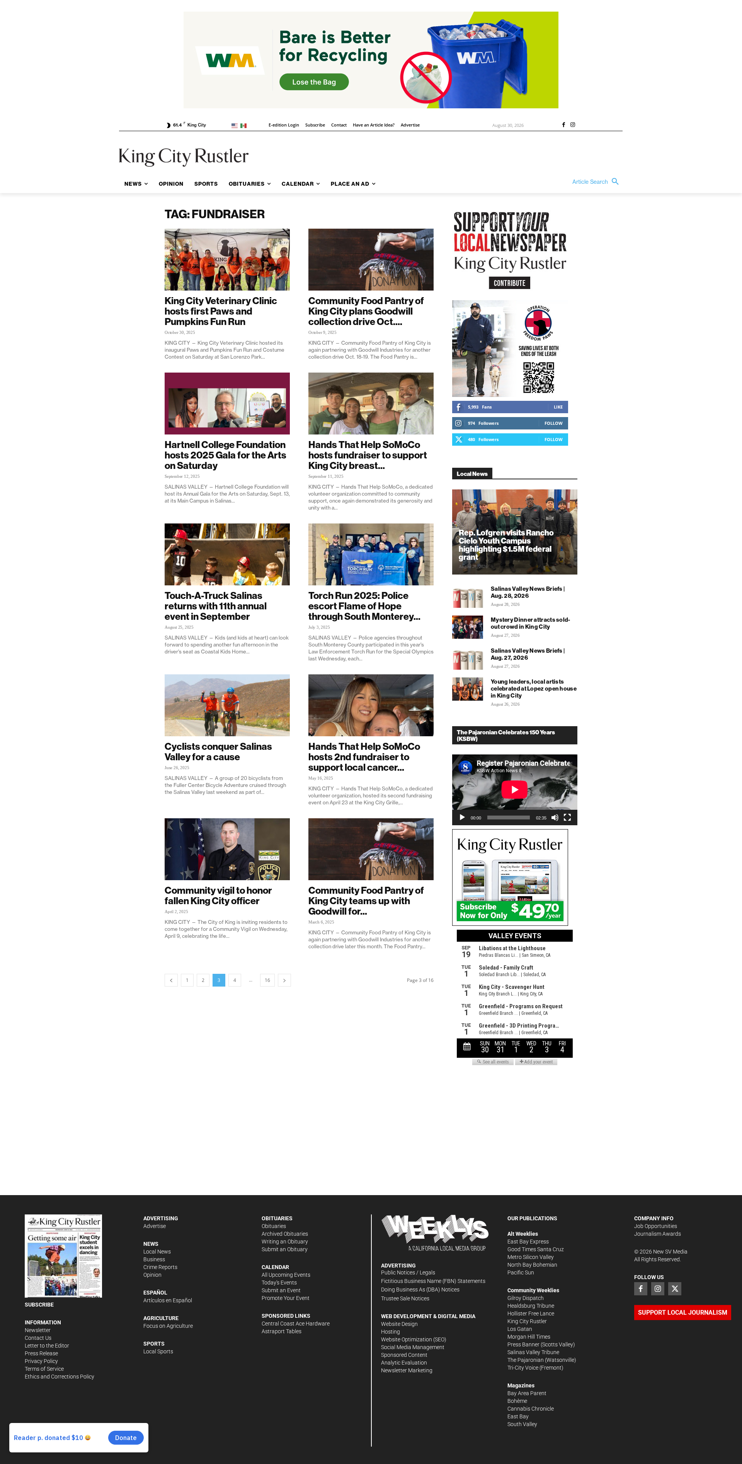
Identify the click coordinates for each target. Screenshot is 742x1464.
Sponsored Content (404, 1355)
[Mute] (555, 817)
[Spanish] (244, 125)
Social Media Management (412, 1347)
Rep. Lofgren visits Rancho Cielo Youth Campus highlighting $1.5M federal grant (506, 545)
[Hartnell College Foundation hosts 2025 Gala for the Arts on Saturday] (227, 403)
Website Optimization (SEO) (413, 1339)
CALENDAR (275, 1267)
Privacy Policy (41, 1361)
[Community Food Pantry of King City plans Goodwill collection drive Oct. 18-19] (371, 260)
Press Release (41, 1353)
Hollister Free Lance (530, 1313)
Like (558, 407)
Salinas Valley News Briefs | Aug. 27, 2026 (528, 654)
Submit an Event (281, 1290)
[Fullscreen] (567, 817)
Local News (157, 1252)
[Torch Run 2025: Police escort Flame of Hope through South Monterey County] (371, 554)
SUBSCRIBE (39, 1305)
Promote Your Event (286, 1298)
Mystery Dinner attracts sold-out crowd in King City (530, 623)
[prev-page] (171, 980)
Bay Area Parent (526, 1393)
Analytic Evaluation (404, 1363)
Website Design (399, 1324)
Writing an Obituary (285, 1241)
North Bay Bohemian (532, 1265)
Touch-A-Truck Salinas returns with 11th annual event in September (216, 606)
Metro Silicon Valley (530, 1257)
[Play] (462, 817)
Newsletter (38, 1330)
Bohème (517, 1401)
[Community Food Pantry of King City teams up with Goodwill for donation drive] (371, 849)
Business (154, 1259)
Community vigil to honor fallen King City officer (218, 895)
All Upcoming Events (286, 1275)
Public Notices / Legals (408, 1272)
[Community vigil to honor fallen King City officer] (227, 849)
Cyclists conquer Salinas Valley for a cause (218, 751)
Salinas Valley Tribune (533, 1352)
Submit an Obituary (285, 1249)
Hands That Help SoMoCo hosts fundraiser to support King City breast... (367, 455)
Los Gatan (519, 1329)
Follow (554, 423)
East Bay (518, 1416)
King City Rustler (527, 1321)
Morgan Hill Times (528, 1337)
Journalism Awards (657, 1234)
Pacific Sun (520, 1272)
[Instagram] (572, 125)
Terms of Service (44, 1369)
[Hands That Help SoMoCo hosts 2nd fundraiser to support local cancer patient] (371, 705)
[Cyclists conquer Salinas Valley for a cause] (227, 705)
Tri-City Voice (522, 1368)
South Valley (522, 1424)
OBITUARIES (277, 1218)
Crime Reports (160, 1267)
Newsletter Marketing (406, 1370)
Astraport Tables (281, 1331)
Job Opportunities (655, 1226)
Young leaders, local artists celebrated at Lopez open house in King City (534, 688)
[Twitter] (674, 1288)
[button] (597, 181)
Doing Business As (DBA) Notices (420, 1289)
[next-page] (284, 980)
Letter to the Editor (47, 1346)
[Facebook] (563, 125)
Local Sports (158, 1351)
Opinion (152, 1275)
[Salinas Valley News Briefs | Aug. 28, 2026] (467, 596)
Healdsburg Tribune (530, 1306)
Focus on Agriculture (168, 1326)
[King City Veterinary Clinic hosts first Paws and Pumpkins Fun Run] (227, 260)
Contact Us (38, 1338)
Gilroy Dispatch (525, 1298)
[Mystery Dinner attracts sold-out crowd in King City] (467, 627)
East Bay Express (528, 1241)
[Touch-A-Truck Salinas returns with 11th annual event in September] (227, 554)
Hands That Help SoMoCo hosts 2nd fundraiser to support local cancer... (364, 756)
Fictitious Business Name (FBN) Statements (433, 1281)
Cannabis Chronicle (530, 1409)
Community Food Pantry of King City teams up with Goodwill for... (366, 900)
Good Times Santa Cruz (535, 1249)
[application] (514, 789)
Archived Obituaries (285, 1234)
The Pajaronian (525, 1360)
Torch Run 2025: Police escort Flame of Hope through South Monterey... (364, 606)
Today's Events (279, 1282)
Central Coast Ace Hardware (296, 1323)
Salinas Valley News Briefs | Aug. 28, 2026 (528, 592)
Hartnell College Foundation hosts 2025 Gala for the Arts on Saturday (225, 455)
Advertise (154, 1226)
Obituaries (274, 1226)
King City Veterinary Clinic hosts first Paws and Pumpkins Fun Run (221, 311)
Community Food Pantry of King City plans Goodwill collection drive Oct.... (366, 311)
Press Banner (523, 1344)
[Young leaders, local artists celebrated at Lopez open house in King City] (467, 689)
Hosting (390, 1332)
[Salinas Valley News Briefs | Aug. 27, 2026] (467, 658)
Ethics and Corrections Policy (59, 1376)
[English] (235, 125)
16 (267, 980)
